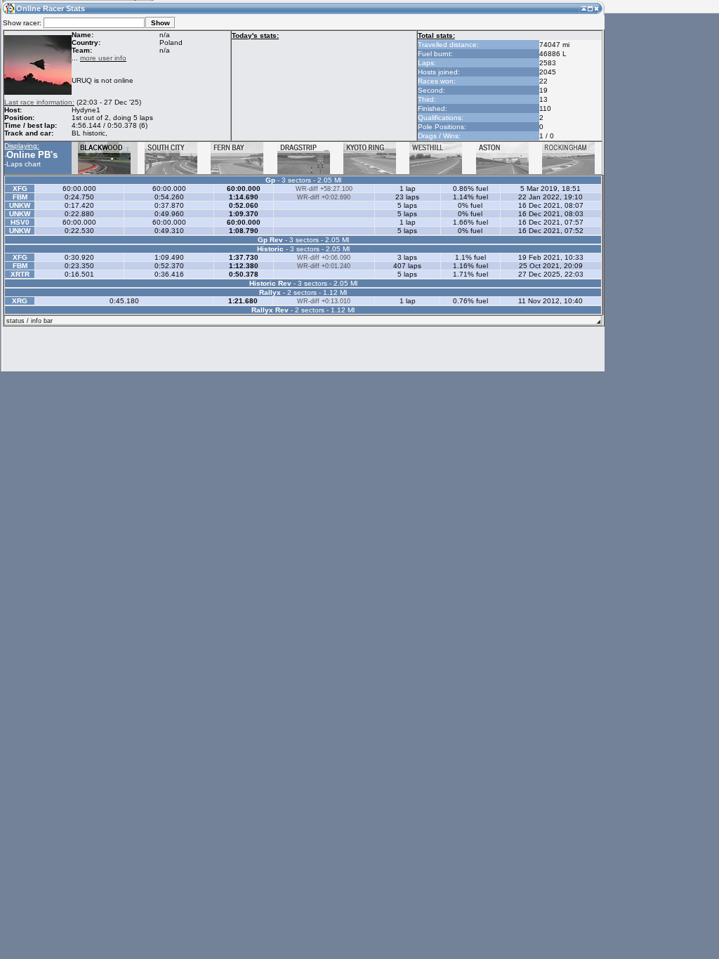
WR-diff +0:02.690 (323, 197)
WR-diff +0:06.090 (323, 257)
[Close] (596, 8)
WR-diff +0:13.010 (323, 301)
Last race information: (39, 102)
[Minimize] (584, 8)
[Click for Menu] (8, 8)
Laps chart (23, 164)
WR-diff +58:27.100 (324, 188)
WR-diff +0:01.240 (323, 266)
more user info (103, 58)
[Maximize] (590, 8)
